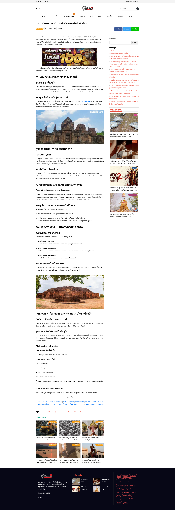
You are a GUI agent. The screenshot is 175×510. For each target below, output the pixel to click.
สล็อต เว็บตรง (79, 402)
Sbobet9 (100, 404)
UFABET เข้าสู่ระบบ (55, 402)
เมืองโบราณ (70, 412)
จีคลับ (87, 404)
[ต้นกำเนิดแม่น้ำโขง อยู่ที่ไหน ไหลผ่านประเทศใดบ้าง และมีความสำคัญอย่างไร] (46, 450)
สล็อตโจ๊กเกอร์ (73, 404)
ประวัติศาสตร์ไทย (50, 412)
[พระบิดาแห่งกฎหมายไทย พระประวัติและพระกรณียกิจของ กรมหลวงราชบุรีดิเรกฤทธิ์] (70, 450)
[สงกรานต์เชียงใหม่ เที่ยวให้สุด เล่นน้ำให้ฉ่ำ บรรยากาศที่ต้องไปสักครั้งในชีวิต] (124, 202)
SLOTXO (88, 402)
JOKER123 (54, 404)
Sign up (46, 1)
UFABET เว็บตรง (68, 402)
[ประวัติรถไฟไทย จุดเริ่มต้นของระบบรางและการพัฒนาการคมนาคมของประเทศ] (46, 428)
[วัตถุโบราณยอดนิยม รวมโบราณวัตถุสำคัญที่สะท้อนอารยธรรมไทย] (93, 428)
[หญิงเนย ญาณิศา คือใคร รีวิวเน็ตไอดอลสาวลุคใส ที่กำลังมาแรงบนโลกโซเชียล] (124, 149)
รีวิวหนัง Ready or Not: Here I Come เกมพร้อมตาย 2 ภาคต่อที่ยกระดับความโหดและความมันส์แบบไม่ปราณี (124, 64)
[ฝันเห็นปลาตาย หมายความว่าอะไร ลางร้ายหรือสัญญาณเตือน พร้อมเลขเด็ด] (124, 122)
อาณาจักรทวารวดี (61, 412)
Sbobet (93, 404)
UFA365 (45, 402)
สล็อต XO (41, 404)
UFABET (38, 402)
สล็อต (94, 402)
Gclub (82, 404)
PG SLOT (101, 402)
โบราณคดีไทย (78, 412)
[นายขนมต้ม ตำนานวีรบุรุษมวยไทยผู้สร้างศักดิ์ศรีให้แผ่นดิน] (93, 450)
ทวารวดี (42, 412)
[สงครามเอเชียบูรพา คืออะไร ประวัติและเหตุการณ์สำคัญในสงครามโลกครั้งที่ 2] (70, 428)
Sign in (39, 1)
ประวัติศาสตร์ (86, 101)
